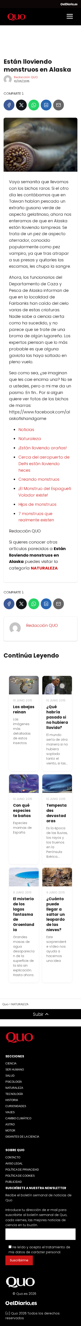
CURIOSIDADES (15, 1106)
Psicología (13, 1081)
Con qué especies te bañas (22, 810)
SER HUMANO (14, 1069)
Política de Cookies (20, 1175)
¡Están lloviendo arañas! (42, 448)
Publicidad (13, 1181)
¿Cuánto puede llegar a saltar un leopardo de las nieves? (55, 914)
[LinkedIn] (46, 105)
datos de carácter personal (37, 1252)
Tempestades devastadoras (56, 813)
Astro (10, 1124)
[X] (21, 105)
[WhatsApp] (33, 105)
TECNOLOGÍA (14, 1094)
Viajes (10, 1112)
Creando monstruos (38, 479)
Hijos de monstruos (37, 504)
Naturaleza (29, 438)
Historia (11, 1100)
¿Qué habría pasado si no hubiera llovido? (57, 717)
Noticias (26, 429)
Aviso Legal (14, 1163)
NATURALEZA (14, 1087)
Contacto (12, 1157)
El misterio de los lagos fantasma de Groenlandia (23, 914)
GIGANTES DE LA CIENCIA (22, 1136)
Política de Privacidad (22, 1169)
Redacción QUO (26, 77)
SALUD (10, 1075)
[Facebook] (9, 105)
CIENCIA (10, 1063)
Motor (10, 1130)
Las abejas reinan (23, 709)
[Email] (58, 105)
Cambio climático (18, 1118)
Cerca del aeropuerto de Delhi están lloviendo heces (44, 463)
